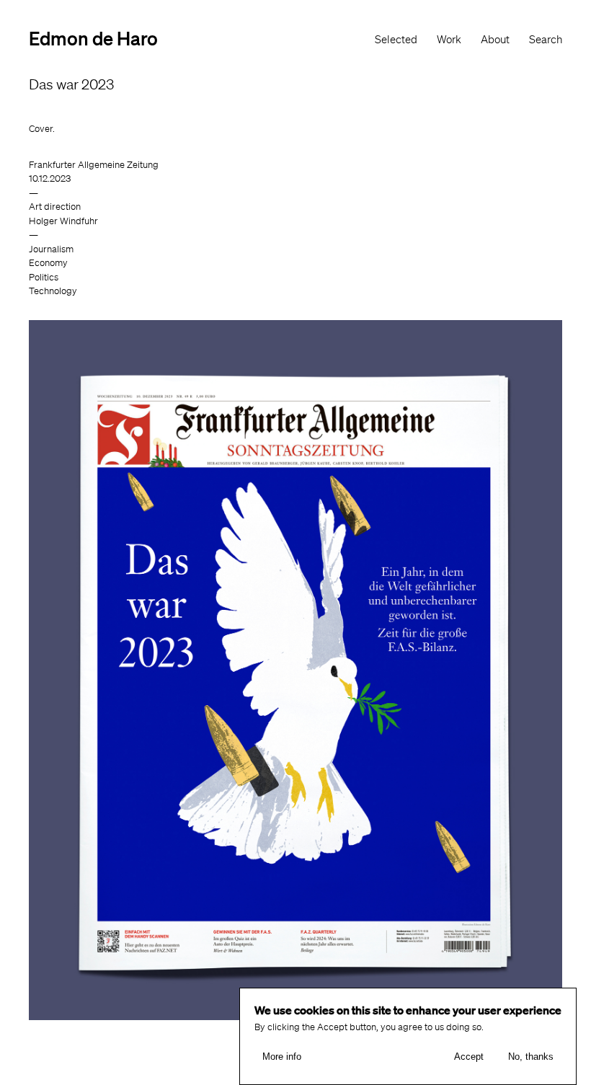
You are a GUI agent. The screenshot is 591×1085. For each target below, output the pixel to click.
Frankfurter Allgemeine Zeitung (94, 165)
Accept (469, 1056)
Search (545, 39)
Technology (53, 291)
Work (449, 39)
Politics (43, 277)
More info (281, 1056)
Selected (396, 39)
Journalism (51, 249)
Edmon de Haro (93, 38)
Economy (48, 263)
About (495, 39)
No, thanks (531, 1056)
